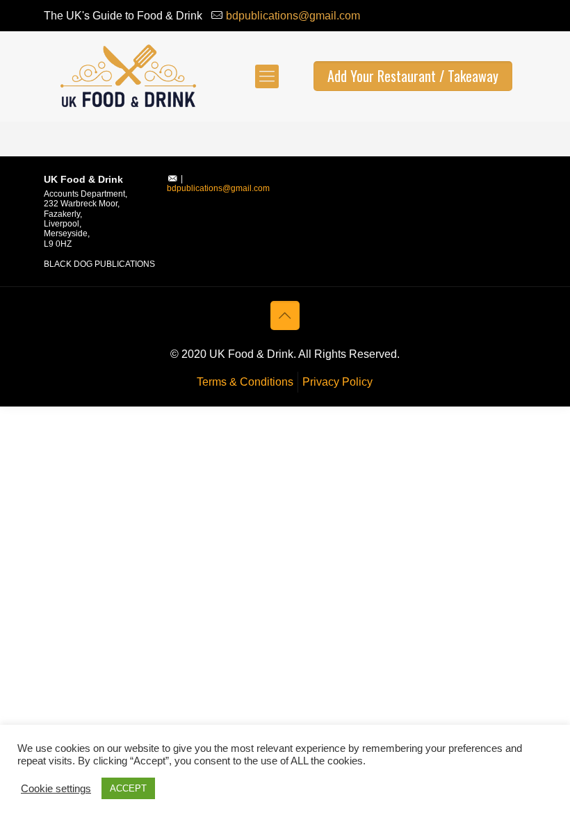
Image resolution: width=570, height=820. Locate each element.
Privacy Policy (337, 382)
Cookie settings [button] (56, 788)
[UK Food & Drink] (127, 76)
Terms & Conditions (245, 382)
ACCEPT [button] (128, 788)
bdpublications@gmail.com (293, 16)
